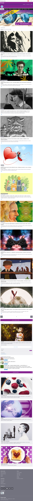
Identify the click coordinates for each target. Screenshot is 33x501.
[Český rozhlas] (3, 1)
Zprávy (2, 418)
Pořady (10, 9)
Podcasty (2, 482)
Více (29, 9)
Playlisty (19, 9)
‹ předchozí (1, 317)
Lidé (22, 9)
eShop (2, 476)
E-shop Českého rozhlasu (6, 356)
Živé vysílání (2, 480)
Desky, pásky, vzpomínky (5, 441)
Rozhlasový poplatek (20, 478)
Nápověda (18, 473)
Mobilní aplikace (3, 483)
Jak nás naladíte (19, 472)
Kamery (32, 4)
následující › (31, 317)
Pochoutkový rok (4, 395)
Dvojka (31, 350)
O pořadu (2, 322)
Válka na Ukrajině (3, 472)
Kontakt (18, 477)
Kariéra (18, 476)
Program (24, 4)
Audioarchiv (28, 4)
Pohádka (2, 341)
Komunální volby (3, 473)
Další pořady (3, 376)
